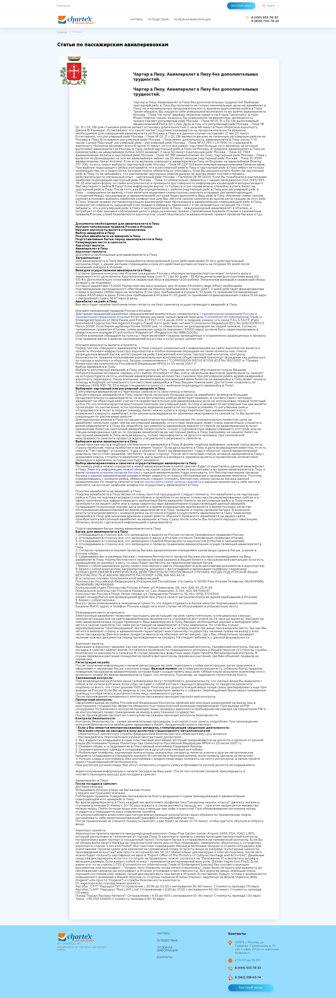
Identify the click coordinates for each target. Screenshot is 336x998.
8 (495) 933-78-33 (264, 17)
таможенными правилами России (228, 314)
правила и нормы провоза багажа (112, 472)
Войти (271, 5)
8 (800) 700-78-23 (265, 21)
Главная (62, 32)
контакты (164, 957)
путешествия (158, 19)
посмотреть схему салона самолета (173, 482)
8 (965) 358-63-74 (248, 977)
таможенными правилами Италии (102, 317)
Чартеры (136, 19)
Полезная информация (192, 19)
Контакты (63, 5)
